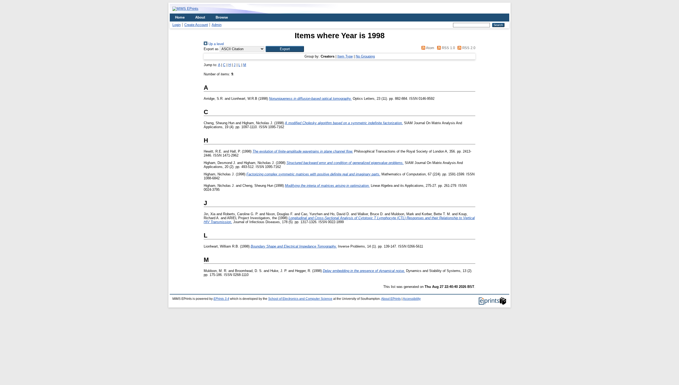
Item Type (345, 56)
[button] (284, 49)
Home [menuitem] (180, 17)
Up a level (215, 44)
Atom (429, 48)
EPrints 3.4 (221, 298)
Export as (211, 49)
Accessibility (412, 298)
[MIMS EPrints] (185, 9)
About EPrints (391, 298)
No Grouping (365, 56)
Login (176, 25)
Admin (216, 25)
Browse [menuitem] (222, 17)
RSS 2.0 (468, 48)
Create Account (196, 25)
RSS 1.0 (448, 48)
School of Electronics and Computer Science (300, 298)
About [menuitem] (200, 17)
